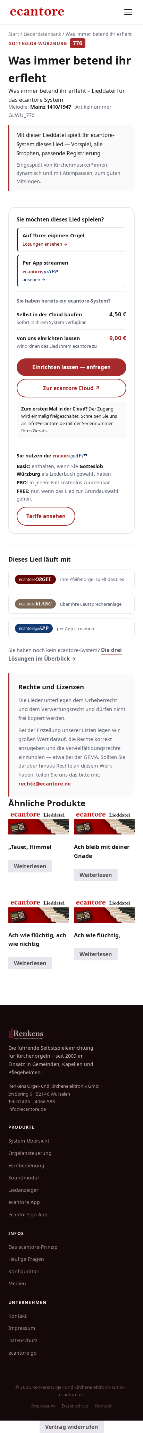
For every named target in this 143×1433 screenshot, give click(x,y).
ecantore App (24, 1202)
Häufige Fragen (26, 1259)
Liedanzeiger (23, 1190)
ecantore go (22, 1353)
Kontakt (17, 1316)
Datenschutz (22, 1340)
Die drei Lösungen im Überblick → (65, 654)
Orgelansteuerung (30, 1153)
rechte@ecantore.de (44, 783)
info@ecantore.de (46, 423)
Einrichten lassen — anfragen (71, 367)
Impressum (21, 1328)
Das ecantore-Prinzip (33, 1247)
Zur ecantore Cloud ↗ (71, 388)
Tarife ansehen (46, 516)
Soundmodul (23, 1177)
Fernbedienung (26, 1165)
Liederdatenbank (42, 34)
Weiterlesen (30, 866)
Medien (17, 1283)
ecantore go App (28, 1214)
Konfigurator (23, 1271)
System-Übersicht (28, 1140)
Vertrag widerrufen (71, 1427)
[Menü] (128, 12)
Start (13, 34)
